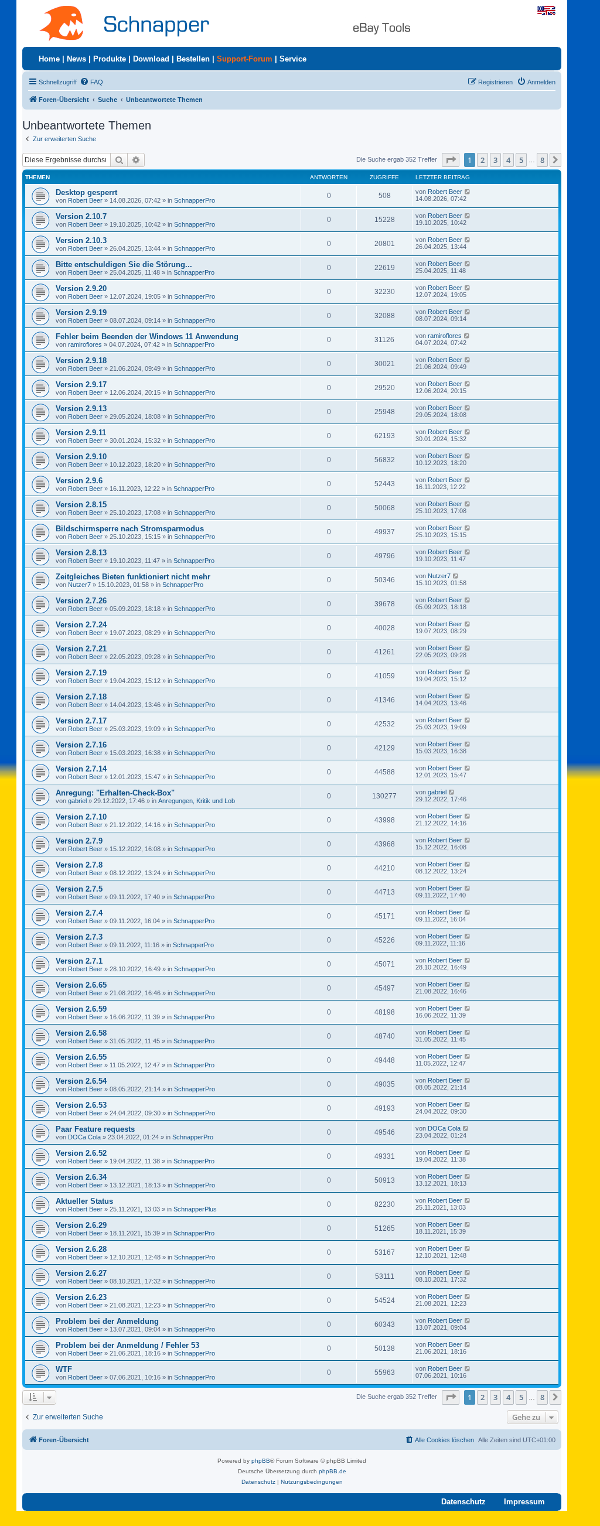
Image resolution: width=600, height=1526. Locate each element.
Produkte (109, 58)
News (76, 58)
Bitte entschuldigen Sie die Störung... (124, 264)
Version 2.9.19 (81, 312)
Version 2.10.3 (81, 240)
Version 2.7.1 (79, 961)
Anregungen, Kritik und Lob (196, 800)
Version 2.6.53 (81, 1105)
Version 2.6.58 (81, 1033)
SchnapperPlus (195, 1209)
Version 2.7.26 (81, 600)
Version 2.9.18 (81, 360)
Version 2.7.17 (81, 720)
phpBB (260, 1460)
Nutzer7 (79, 584)
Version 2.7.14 (81, 768)
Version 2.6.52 (81, 1153)
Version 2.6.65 (81, 985)
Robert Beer (85, 200)
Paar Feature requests (95, 1129)
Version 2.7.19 (81, 672)
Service (292, 58)
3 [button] (495, 160)
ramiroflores (85, 344)
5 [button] (521, 160)
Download (151, 58)
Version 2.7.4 (79, 913)
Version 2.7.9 (79, 841)
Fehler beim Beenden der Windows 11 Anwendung (147, 336)
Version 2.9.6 (79, 480)
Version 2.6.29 (81, 1225)
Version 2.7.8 (79, 865)
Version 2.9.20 (81, 288)
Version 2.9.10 (81, 456)
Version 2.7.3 (79, 937)
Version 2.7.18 (81, 696)
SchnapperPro (194, 200)
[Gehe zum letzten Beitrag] (468, 191)
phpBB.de (332, 1471)
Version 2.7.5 (79, 889)
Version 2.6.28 (81, 1249)
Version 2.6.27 (81, 1273)
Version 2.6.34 (81, 1177)
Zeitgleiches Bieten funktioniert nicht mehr (133, 576)
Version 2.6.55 (81, 1057)
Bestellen (193, 58)
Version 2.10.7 (81, 216)
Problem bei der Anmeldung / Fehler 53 (127, 1345)
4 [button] (508, 160)
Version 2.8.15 (81, 504)
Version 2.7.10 (81, 816)
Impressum (524, 1501)
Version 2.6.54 (81, 1081)
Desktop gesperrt (86, 192)
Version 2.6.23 (81, 1297)
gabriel (77, 800)
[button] (450, 160)
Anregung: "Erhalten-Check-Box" (115, 792)
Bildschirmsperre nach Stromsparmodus (130, 528)
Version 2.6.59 (81, 1009)
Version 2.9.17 (81, 384)
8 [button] (542, 160)
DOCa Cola (84, 1137)
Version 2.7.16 (81, 744)
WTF (64, 1369)
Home (49, 58)
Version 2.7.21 (81, 648)
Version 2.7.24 (81, 624)
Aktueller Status (84, 1201)
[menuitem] (91, 82)
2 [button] (482, 160)
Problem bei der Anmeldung (107, 1321)
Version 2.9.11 (81, 432)
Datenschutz (463, 1501)
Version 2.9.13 (81, 408)
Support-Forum (244, 58)
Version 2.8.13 (81, 552)
